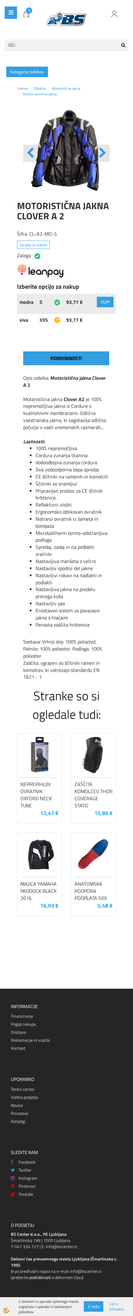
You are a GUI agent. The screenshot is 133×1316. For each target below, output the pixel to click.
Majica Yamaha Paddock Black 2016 (38, 891)
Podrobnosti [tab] (66, 358)
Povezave (19, 1113)
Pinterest (27, 1186)
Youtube (26, 1194)
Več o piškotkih (116, 1306)
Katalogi (18, 1121)
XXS (44, 320)
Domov (22, 88)
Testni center (23, 1089)
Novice (17, 1105)
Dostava (18, 1032)
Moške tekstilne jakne (40, 94)
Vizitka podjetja (24, 1097)
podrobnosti (40, 1277)
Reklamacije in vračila (30, 1040)
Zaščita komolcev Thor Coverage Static (94, 794)
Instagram (28, 1178)
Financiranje (22, 1016)
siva (23, 320)
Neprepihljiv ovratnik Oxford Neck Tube (36, 794)
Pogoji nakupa (23, 1024)
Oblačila (40, 88)
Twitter (25, 1170)
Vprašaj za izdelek (33, 245)
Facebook (27, 1162)
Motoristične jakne (66, 88)
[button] (102, 153)
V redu (93, 1306)
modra (26, 302)
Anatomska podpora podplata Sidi (91, 891)
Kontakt (18, 1048)
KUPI (105, 302)
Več (40, 766)
